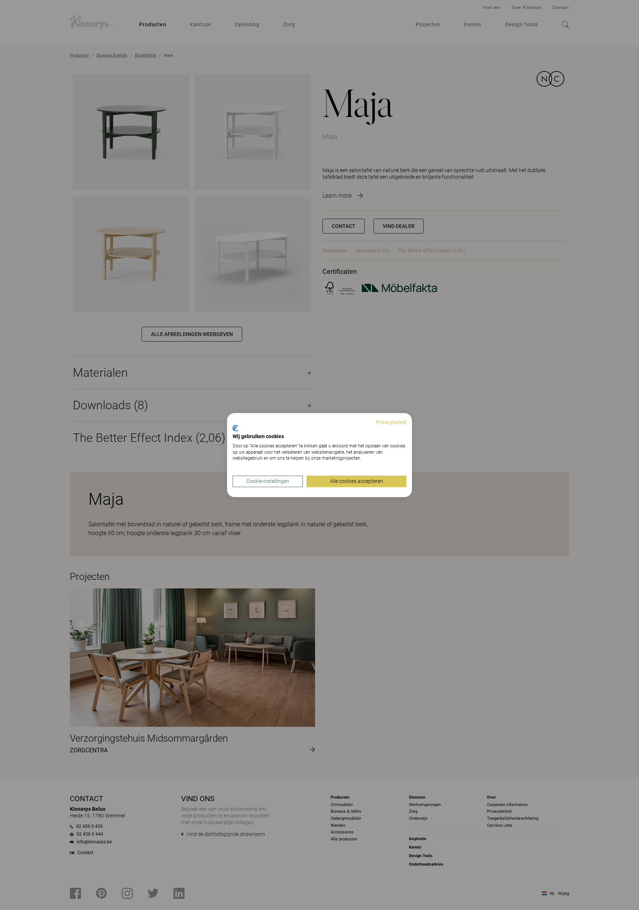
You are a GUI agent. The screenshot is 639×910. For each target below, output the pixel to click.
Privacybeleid (391, 422)
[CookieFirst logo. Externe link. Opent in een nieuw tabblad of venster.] (235, 428)
